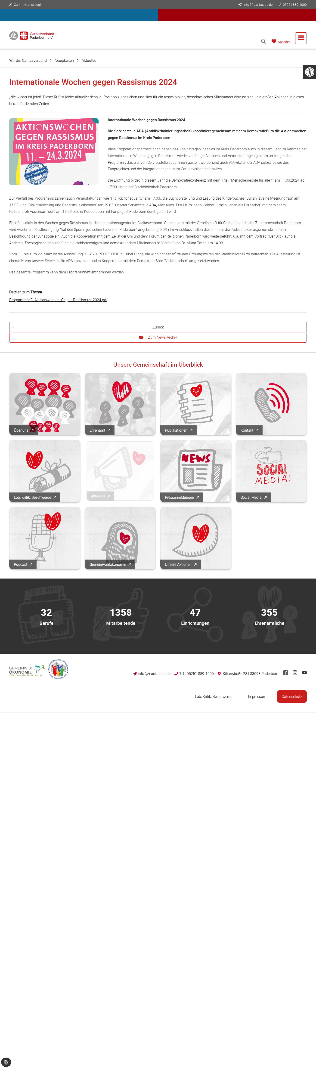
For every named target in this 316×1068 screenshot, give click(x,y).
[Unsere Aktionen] (196, 538)
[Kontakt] (271, 404)
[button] (79, 15)
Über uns (21, 430)
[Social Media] (271, 471)
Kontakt (247, 430)
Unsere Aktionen (178, 564)
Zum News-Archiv (162, 337)
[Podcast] (44, 538)
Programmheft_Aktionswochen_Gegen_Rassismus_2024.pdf (58, 299)
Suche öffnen (263, 42)
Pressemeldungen (179, 497)
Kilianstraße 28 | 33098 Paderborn (250, 673)
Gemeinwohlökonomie (108, 564)
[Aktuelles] (120, 471)
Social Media (251, 497)
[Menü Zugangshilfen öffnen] (309, 71)
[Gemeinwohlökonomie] (120, 538)
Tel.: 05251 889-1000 (196, 673)
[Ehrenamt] (120, 404)
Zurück (158, 327)
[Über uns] (44, 404)
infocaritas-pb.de (154, 673)
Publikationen (176, 430)
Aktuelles (89, 60)
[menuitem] (301, 38)
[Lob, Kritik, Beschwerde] (44, 471)
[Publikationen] (196, 404)
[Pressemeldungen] (196, 471)
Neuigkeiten (64, 60)
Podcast (20, 564)
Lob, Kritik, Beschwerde (32, 497)
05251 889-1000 (294, 4)
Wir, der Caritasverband (28, 60)
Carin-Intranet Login (28, 4)
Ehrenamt (97, 430)
